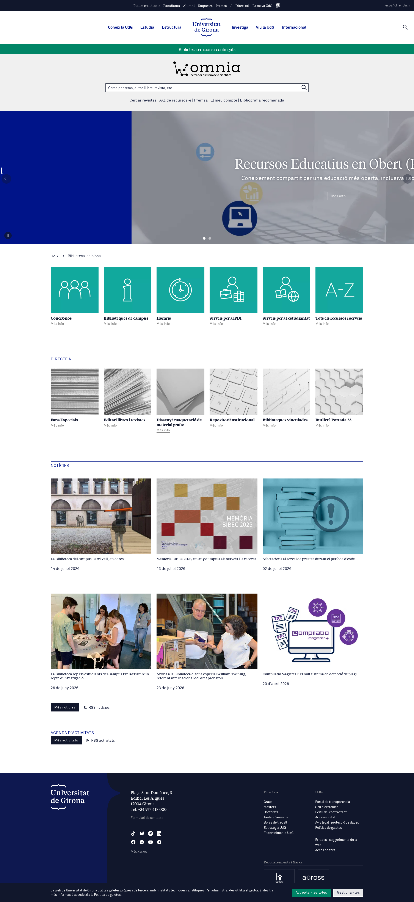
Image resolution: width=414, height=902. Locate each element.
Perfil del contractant (331, 812)
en (404, 5)
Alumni (189, 5)
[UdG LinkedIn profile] (159, 833)
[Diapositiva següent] (407, 179)
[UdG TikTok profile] (133, 833)
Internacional (294, 28)
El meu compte (223, 100)
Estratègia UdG (275, 827)
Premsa (221, 5)
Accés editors (325, 850)
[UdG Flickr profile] (141, 842)
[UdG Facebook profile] (133, 842)
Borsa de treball (275, 822)
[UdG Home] (207, 28)
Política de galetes (328, 827)
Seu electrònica (326, 807)
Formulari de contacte (147, 817)
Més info (207, 196)
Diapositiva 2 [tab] (210, 238)
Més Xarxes (139, 851)
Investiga (240, 28)
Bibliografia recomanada (262, 100)
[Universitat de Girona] (70, 798)
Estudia (147, 28)
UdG (54, 256)
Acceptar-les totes (311, 892)
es (391, 5)
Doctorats (271, 812)
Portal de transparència (332, 802)
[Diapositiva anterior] (6, 179)
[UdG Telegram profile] (159, 842)
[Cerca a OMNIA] (304, 87)
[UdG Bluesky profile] (141, 833)
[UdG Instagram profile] (150, 833)
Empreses (205, 5)
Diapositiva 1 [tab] (204, 238)
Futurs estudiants (146, 5)
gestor (253, 890)
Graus (268, 802)
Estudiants (171, 5)
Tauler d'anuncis (276, 817)
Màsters (270, 807)
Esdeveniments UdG (278, 833)
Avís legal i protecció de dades (337, 822)
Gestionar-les (348, 892)
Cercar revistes (143, 100)
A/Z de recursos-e (175, 100)
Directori (242, 5)
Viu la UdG (265, 28)
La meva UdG (262, 5)
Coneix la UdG (120, 28)
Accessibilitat (325, 817)
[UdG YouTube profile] (150, 842)
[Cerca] (405, 27)
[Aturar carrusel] (8, 235)
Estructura (171, 28)
